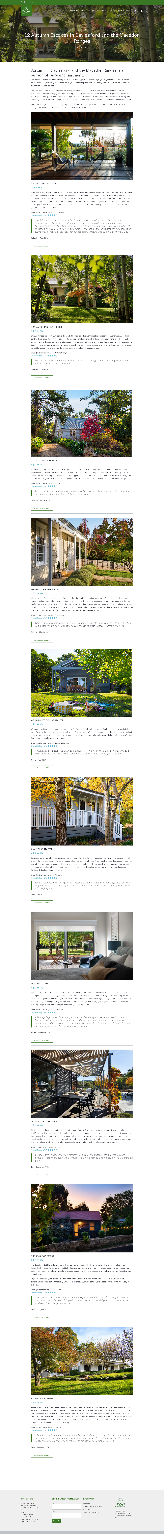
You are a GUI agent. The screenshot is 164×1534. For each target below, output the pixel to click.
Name (54, 1503)
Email (53, 1511)
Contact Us (86, 1503)
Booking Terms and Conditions (92, 1506)
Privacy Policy (87, 1509)
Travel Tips (82, 29)
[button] (42, 246)
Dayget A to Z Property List (91, 1512)
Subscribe (56, 1521)
